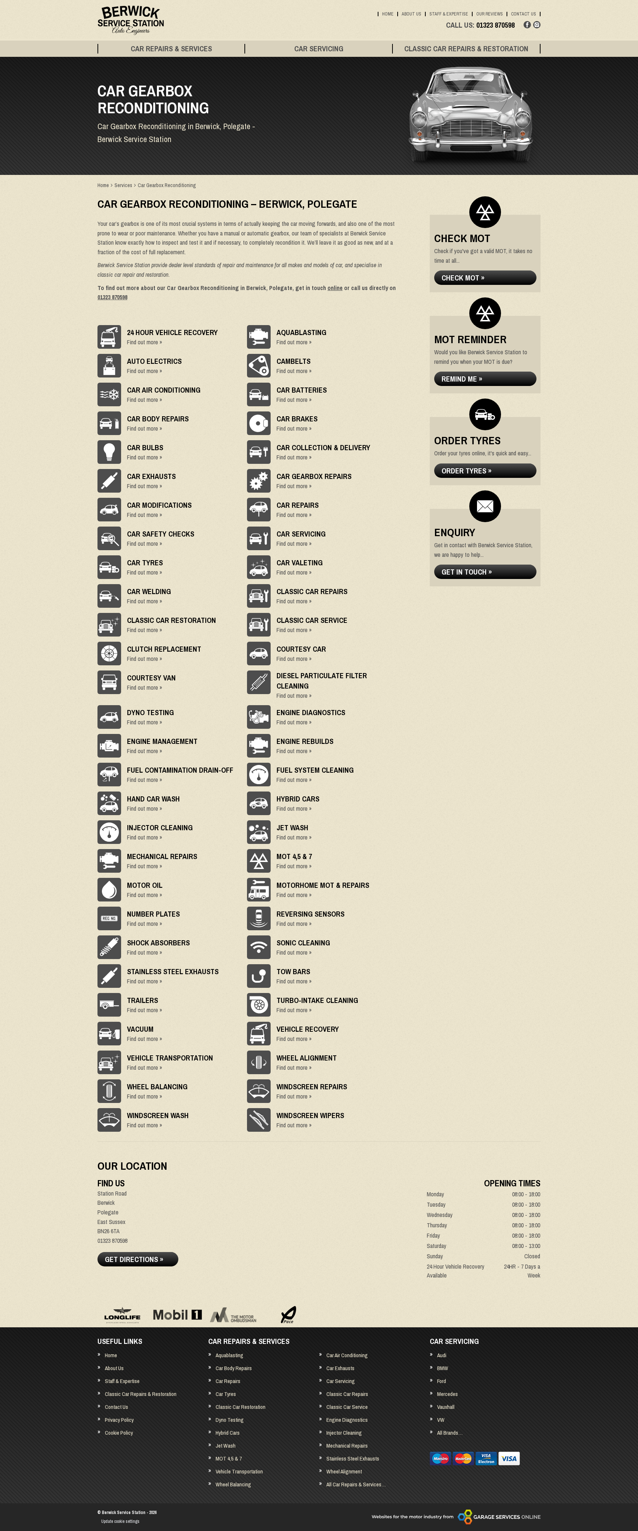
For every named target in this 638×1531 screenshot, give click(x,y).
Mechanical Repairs (347, 1445)
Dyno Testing (230, 1420)
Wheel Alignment (344, 1471)
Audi (441, 1355)
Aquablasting (229, 1355)
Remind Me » (462, 379)
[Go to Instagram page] (537, 24)
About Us (411, 14)
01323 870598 (480, 25)
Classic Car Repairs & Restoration (466, 49)
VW (441, 1420)
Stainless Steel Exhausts (352, 1458)
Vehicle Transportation (239, 1471)
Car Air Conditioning (347, 1355)
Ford (441, 1381)
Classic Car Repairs (347, 1394)
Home (388, 14)
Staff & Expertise (448, 14)
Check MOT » (463, 278)
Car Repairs (228, 1381)
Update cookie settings (120, 1521)
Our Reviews (489, 14)
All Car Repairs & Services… (356, 1484)
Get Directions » (134, 1259)
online (335, 288)
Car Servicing (318, 49)
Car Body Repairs (234, 1368)
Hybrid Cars (228, 1432)
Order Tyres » (466, 471)
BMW (442, 1368)
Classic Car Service (347, 1407)
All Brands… (450, 1432)
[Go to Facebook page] (527, 24)
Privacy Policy (119, 1420)
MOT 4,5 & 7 (229, 1458)
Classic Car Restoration (240, 1407)
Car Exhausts (340, 1368)
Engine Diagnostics (347, 1420)
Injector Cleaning (344, 1432)
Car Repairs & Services (171, 49)
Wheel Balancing (233, 1484)
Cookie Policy (119, 1432)
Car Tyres (226, 1394)
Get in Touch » (467, 572)
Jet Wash (226, 1445)
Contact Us (523, 14)
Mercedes (447, 1394)
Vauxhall (446, 1407)
